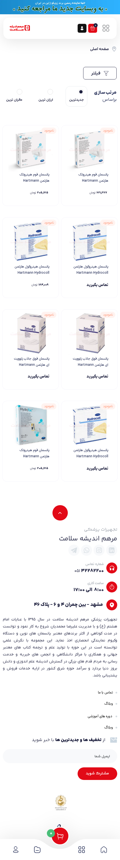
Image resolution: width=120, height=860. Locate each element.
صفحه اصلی (99, 49)
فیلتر (96, 73)
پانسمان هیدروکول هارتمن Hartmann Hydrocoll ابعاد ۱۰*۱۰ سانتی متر (90, 456)
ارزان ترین (46, 100)
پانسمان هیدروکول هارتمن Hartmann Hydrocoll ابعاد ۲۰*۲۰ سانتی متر (90, 273)
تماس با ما (105, 692)
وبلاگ (108, 703)
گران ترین (14, 100)
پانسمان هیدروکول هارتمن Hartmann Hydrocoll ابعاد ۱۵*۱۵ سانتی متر (32, 273)
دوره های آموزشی (100, 716)
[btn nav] (105, 28)
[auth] (82, 28)
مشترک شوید (97, 773)
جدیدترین (76, 100)
